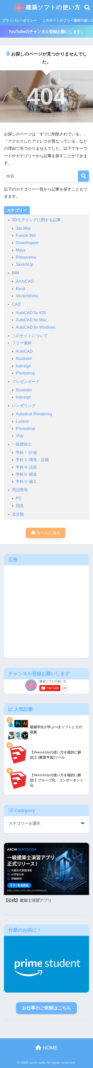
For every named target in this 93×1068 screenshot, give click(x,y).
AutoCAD (24, 351)
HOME (49, 1047)
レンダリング (24, 405)
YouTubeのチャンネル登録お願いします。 (46, 31)
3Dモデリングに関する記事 (36, 220)
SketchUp (24, 264)
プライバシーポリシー (19, 20)
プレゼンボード (26, 381)
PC (19, 498)
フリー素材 (22, 343)
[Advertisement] (46, 611)
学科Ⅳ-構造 (26, 474)
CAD (16, 304)
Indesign (23, 366)
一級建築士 (22, 444)
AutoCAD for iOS (31, 313)
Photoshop (25, 373)
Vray (20, 436)
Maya (21, 250)
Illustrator (24, 358)
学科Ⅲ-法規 (26, 467)
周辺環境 (20, 490)
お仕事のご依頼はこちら (46, 1007)
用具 (20, 506)
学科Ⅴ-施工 (26, 481)
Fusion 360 (26, 235)
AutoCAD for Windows (36, 327)
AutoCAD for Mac (31, 320)
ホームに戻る (47, 533)
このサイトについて (30, 336)
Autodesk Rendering (34, 414)
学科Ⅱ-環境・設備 (32, 460)
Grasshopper (27, 243)
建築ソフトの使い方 (52, 7)
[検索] (83, 176)
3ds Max (23, 228)
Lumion (22, 421)
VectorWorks (27, 296)
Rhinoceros (26, 257)
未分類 (18, 514)
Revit (20, 289)
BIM (15, 273)
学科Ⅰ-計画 (26, 452)
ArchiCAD (25, 281)
